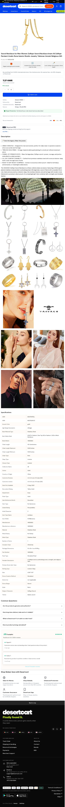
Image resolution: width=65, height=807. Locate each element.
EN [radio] (32, 1)
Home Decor (14, 11)
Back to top (32, 703)
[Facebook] (60, 729)
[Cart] (60, 6)
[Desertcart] (9, 6)
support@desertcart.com (14, 773)
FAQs (59, 797)
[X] (57, 729)
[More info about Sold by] (24, 100)
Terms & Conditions (55, 788)
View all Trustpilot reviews (32, 666)
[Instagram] (53, 729)
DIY (40, 11)
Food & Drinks (25, 11)
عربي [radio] (36, 1)
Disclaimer (58, 794)
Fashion (34, 11)
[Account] (56, 6)
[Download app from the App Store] (21, 795)
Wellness (5, 11)
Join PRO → (5, 131)
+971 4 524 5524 (11, 780)
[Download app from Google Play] (9, 795)
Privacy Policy (57, 791)
